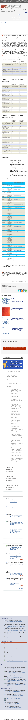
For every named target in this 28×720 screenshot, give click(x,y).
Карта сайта (23, 715)
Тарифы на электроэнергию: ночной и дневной (16, 672)
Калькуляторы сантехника (15, 19)
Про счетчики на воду (13, 371)
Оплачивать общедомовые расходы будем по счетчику (16, 574)
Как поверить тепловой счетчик (13, 703)
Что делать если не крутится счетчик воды (15, 633)
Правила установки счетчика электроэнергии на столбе (16, 681)
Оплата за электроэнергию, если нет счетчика (16, 668)
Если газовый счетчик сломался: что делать (15, 648)
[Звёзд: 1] (2, 286)
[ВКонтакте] (20, 290)
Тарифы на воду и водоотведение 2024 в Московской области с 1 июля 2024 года (17, 458)
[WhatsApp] (26, 290)
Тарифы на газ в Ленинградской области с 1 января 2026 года (17, 442)
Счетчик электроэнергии (12, 485)
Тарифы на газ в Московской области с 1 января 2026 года (17, 429)
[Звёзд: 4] (7, 286)
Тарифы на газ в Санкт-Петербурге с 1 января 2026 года (17, 436)
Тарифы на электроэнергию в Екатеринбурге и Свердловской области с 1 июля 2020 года (16, 531)
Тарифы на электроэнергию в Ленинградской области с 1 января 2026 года (17, 414)
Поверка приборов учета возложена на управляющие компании (16, 557)
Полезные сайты (22, 716)
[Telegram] (24, 290)
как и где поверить (10, 471)
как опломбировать (10, 487)
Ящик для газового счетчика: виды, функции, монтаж (15, 645)
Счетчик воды (9, 467)
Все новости (21, 588)
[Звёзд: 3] (5, 286)
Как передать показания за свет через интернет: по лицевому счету (16, 678)
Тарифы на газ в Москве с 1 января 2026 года (16, 422)
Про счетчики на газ (13, 380)
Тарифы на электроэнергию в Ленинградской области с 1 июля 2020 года (16, 501)
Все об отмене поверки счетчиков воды (14, 621)
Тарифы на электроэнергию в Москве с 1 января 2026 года (16, 391)
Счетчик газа (9, 476)
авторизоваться (14, 348)
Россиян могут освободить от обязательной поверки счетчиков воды (16, 565)
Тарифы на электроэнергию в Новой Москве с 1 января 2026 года (16, 398)
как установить (9, 469)
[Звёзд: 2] (4, 286)
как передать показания (11, 478)
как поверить (9, 480)
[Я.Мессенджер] (18, 290)
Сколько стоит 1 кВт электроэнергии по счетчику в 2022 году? (16, 685)
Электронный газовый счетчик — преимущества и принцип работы (17, 662)
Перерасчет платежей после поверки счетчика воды (16, 627)
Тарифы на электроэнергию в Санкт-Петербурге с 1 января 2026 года (17, 406)
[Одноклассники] (22, 290)
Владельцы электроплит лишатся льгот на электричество (15, 548)
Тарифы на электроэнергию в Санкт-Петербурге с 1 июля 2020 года (16, 509)
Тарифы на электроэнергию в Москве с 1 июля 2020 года (16, 516)
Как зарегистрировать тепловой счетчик (15, 695)
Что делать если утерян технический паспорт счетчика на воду (16, 638)
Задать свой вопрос (15, 17)
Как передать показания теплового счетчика (15, 691)
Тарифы (9, 386)
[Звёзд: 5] (8, 286)
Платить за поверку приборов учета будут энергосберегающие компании (16, 582)
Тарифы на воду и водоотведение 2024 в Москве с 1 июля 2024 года (16, 450)
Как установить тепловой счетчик (13, 698)
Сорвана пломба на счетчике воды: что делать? (16, 630)
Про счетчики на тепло (14, 383)
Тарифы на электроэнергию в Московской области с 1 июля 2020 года (16, 523)
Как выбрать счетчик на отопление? (14, 707)
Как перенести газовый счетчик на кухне (15, 657)
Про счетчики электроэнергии (12, 375)
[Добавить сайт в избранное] (19, 15)
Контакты (17, 715)
